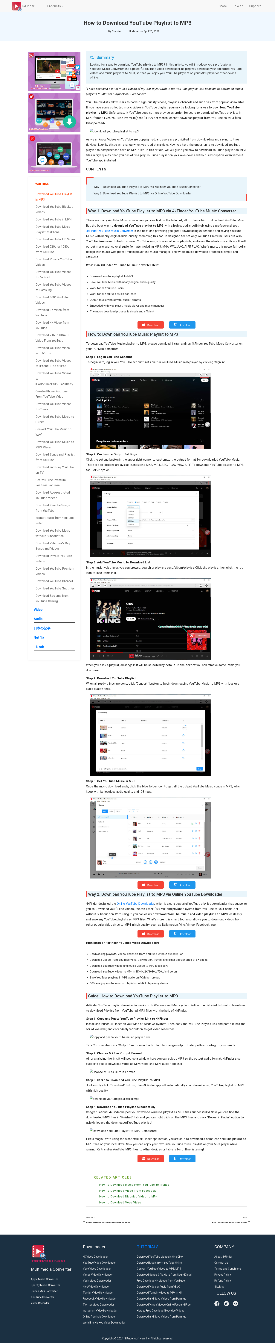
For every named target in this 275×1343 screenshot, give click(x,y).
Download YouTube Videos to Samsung (53, 287)
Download (153, 324)
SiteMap (219, 1286)
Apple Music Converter (44, 1279)
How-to (238, 6)
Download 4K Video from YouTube (52, 325)
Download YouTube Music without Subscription (53, 533)
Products (54, 6)
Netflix (39, 637)
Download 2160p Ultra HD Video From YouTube (53, 337)
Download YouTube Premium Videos (55, 571)
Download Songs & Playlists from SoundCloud (164, 1274)
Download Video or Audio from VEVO (158, 1286)
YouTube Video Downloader (99, 1262)
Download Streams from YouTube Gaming (52, 598)
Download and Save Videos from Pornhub (161, 1298)
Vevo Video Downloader (97, 1268)
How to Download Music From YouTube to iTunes (134, 1184)
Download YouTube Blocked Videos (54, 209)
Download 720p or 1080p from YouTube (52, 249)
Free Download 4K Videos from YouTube (161, 1280)
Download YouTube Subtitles (55, 588)
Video (38, 610)
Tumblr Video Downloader (98, 1292)
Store (223, 6)
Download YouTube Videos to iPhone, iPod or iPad (53, 363)
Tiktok (39, 647)
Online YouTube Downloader (135, 903)
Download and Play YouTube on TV (55, 469)
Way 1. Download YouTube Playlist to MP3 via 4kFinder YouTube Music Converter (147, 187)
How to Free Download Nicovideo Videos (160, 1310)
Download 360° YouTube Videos (52, 300)
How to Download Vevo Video (120, 1202)
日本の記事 (42, 628)
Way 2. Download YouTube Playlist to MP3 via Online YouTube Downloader (142, 193)
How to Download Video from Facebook (127, 1190)
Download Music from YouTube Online (160, 1262)
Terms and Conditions (227, 1268)
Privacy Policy (222, 1274)
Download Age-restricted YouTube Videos (53, 495)
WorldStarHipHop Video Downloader (104, 1322)
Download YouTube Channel (54, 581)
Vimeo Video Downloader (98, 1274)
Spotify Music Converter (45, 1285)
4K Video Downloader (95, 1256)
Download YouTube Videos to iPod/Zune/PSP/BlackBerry (54, 378)
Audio (38, 619)
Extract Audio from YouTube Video (55, 520)
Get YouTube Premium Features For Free (51, 482)
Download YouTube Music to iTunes (55, 419)
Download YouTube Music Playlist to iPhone (53, 229)
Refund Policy (222, 1280)
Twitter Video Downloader (98, 1304)
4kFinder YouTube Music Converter (109, 231)
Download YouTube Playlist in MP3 (54, 196)
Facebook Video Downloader (100, 1298)
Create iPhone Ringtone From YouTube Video (52, 394)
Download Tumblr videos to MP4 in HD (159, 1292)
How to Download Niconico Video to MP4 (128, 1196)
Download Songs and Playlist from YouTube (55, 457)
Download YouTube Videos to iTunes (53, 406)
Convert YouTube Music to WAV (53, 431)
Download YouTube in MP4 (54, 219)
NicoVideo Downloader (96, 1286)
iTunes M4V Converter (44, 1291)
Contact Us (221, 1262)
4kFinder (28, 6)
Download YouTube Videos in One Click (160, 1256)
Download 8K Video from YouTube (52, 312)
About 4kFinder (223, 1256)
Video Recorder (40, 1303)
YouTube (42, 184)
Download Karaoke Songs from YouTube (53, 507)
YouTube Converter (42, 1297)
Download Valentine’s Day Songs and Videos (53, 546)
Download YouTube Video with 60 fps (53, 350)
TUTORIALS (147, 1246)
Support (255, 6)
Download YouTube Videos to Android (53, 274)
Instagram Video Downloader (100, 1310)
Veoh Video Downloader (97, 1280)
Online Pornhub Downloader (99, 1316)
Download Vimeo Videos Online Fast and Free (164, 1304)
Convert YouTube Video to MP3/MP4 (159, 1268)
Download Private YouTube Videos (54, 262)
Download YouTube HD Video (55, 239)
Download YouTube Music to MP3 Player (55, 444)
